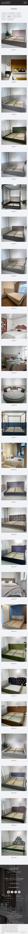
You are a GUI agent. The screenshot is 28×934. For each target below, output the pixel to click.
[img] (6, 2)
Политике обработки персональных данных (10, 932)
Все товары (4, 13)
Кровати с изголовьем (17, 16)
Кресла (3, 16)
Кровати (9, 16)
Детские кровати (12, 13)
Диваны (19, 13)
